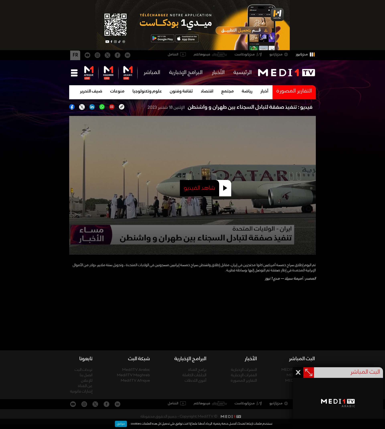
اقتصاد (207, 91)
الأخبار (218, 72)
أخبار (264, 91)
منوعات (117, 91)
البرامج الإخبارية (186, 72)
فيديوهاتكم (202, 54)
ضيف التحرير (91, 91)
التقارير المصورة (244, 380)
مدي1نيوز (302, 54)
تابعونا (85, 358)
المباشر (152, 72)
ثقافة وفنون (181, 91)
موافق (121, 423)
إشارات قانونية (81, 391)
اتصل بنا (86, 375)
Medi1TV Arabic (136, 370)
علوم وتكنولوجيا (147, 91)
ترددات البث (83, 370)
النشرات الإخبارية (244, 370)
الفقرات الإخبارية (244, 375)
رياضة (247, 91)
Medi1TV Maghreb (133, 375)
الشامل (173, 54)
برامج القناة (197, 370)
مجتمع (227, 91)
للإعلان (86, 380)
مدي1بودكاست (245, 54)
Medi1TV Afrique (135, 380)
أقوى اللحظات (195, 380)
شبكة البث (139, 358)
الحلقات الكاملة (194, 375)
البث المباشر (302, 358)
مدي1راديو (276, 54)
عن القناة (85, 386)
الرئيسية (243, 72)
